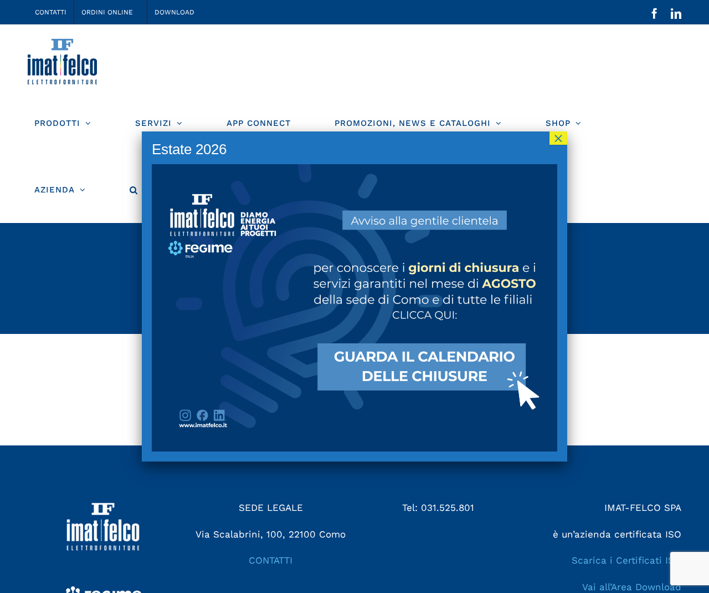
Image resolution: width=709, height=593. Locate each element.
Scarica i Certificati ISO (626, 560)
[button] (133, 189)
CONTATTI (270, 560)
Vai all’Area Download (631, 586)
